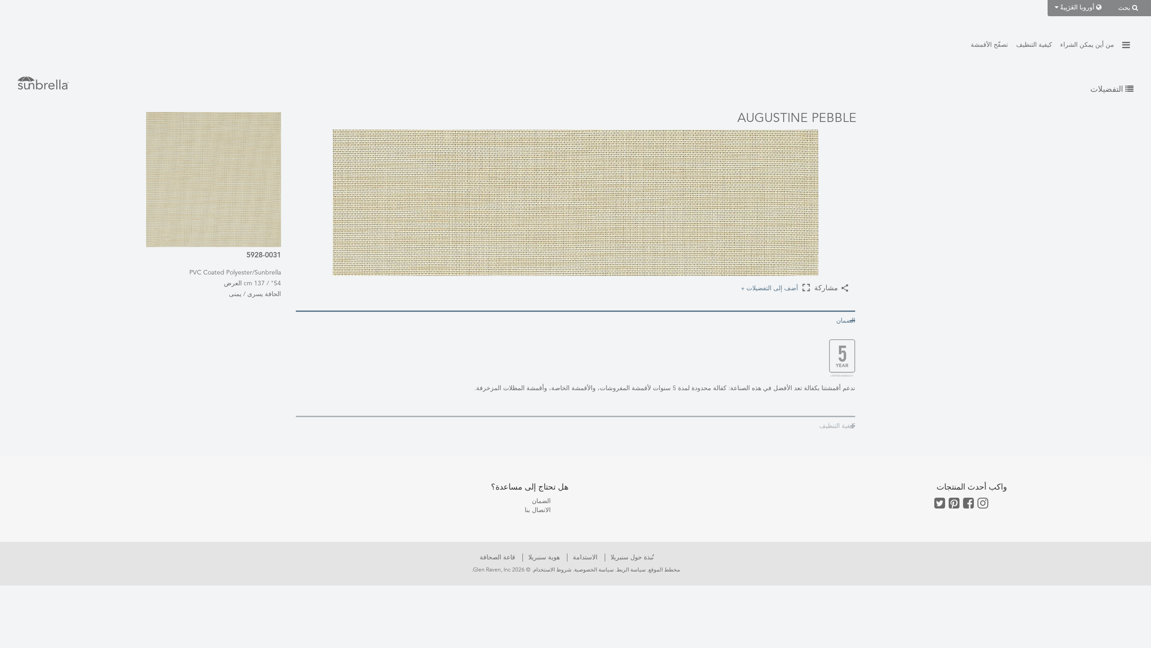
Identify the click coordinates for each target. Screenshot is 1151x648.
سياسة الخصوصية (594, 570)
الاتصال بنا (538, 510)
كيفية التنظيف (1034, 45)
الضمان (541, 501)
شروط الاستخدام (552, 570)
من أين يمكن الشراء (1087, 45)
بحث (1125, 8)
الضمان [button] (845, 321)
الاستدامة (584, 557)
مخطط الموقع (664, 570)
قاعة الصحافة (497, 557)
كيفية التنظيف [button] (837, 426)
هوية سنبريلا (543, 557)
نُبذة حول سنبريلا (631, 557)
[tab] (575, 320)
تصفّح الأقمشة (989, 45)
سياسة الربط (631, 570)
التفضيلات (1107, 90)
